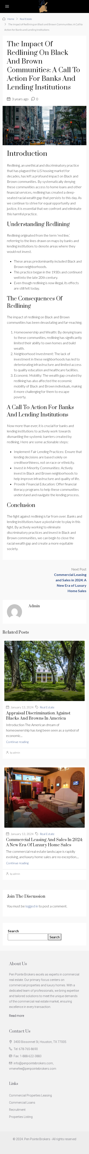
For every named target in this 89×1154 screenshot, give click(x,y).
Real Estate (26, 19)
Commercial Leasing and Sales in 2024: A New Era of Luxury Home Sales (44, 842)
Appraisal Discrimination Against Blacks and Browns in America (38, 716)
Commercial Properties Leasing (30, 1095)
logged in (31, 906)
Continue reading (17, 742)
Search (13, 931)
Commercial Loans (22, 1102)
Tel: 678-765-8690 (26, 1049)
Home (10, 19)
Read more (16, 1015)
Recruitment (17, 1109)
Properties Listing (21, 1117)
